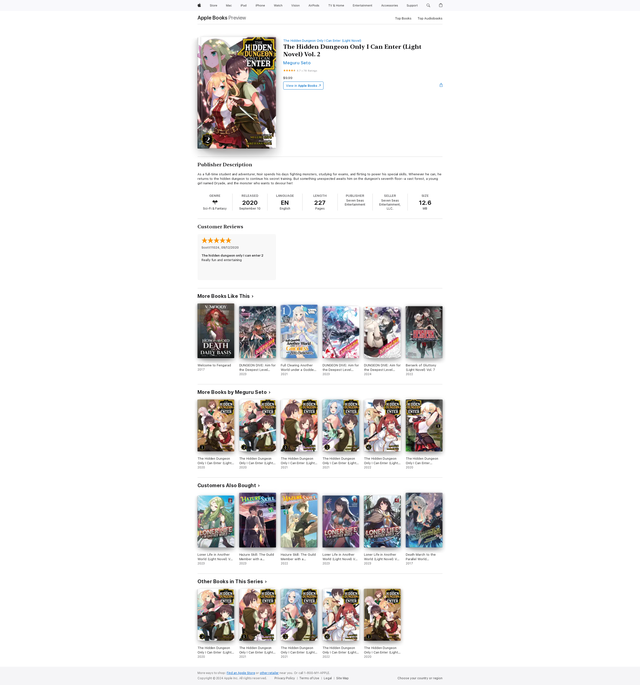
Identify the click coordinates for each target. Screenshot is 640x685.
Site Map (342, 678)
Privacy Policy (284, 678)
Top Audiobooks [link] (430, 18)
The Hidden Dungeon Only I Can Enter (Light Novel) (322, 41)
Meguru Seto (296, 62)
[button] (428, 5)
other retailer (269, 673)
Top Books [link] (403, 18)
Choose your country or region (420, 678)
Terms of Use (309, 678)
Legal (328, 678)
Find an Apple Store (241, 673)
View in (301, 86)
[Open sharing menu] (441, 85)
